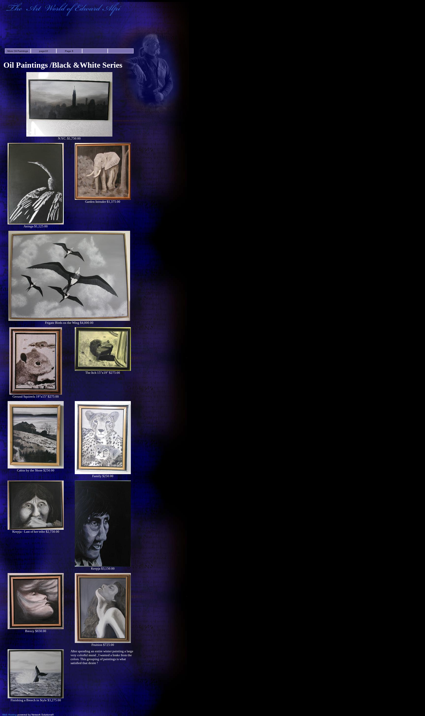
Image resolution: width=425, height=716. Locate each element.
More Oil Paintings (17, 51)
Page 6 (69, 51)
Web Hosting (9, 714)
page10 (43, 51)
